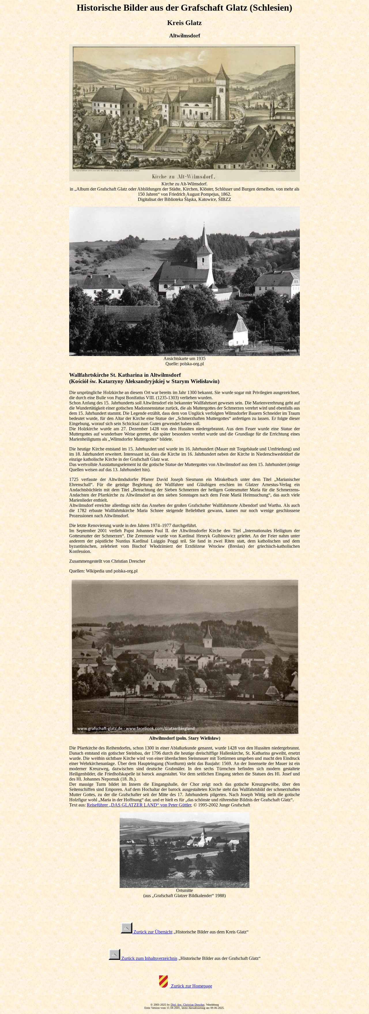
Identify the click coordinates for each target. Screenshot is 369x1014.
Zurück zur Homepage (191, 985)
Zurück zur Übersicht (152, 931)
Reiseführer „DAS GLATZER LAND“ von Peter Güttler (139, 804)
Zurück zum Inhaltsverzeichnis (148, 958)
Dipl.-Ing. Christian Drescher (187, 1004)
